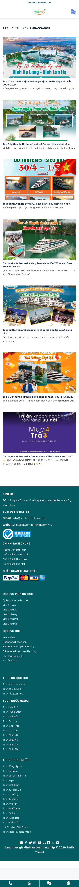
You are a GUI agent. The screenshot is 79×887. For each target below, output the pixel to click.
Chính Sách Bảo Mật (14, 563)
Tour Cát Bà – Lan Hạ (14, 775)
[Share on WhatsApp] (21, 842)
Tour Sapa (8, 780)
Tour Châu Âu (10, 739)
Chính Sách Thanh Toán (16, 554)
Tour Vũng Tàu (11, 817)
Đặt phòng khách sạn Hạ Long (19, 651)
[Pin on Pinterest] (39, 842)
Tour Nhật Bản (11, 716)
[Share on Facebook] (25, 842)
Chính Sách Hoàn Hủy (15, 559)
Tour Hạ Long (10, 771)
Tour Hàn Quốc (11, 707)
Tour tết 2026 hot (13, 693)
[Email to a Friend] (34, 842)
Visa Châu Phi (10, 618)
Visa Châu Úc (10, 623)
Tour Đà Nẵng (10, 794)
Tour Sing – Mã (11, 725)
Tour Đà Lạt (9, 813)
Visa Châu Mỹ (10, 614)
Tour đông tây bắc (13, 766)
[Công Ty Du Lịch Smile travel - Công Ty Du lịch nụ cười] (39, 11)
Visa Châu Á (9, 605)
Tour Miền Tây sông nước (17, 831)
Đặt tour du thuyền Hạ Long (18, 646)
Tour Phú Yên (10, 803)
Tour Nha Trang (11, 808)
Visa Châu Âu (10, 609)
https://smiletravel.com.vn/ (34, 524)
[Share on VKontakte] (44, 842)
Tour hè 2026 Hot (12, 688)
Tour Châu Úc (10, 744)
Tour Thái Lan (10, 730)
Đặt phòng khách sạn (15, 641)
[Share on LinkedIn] (48, 842)
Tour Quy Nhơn (11, 798)
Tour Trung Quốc (12, 711)
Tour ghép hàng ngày (15, 684)
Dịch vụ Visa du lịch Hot (16, 600)
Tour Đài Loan (10, 721)
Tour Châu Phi (10, 749)
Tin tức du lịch (10, 660)
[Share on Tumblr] (53, 842)
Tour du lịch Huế (12, 789)
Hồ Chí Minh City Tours (15, 827)
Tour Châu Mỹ (10, 735)
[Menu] (5, 11)
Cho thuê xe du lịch (13, 655)
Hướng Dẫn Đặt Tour (14, 549)
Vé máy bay (9, 637)
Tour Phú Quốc (11, 822)
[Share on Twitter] (30, 842)
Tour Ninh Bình (11, 784)
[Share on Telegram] (57, 842)
